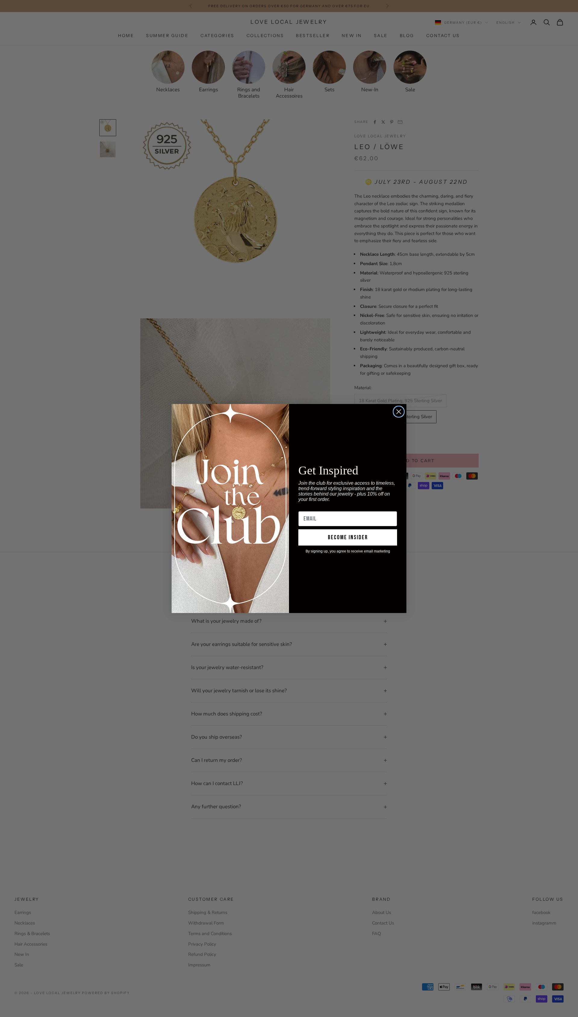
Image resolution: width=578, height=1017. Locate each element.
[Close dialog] (398, 411)
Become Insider (348, 537)
